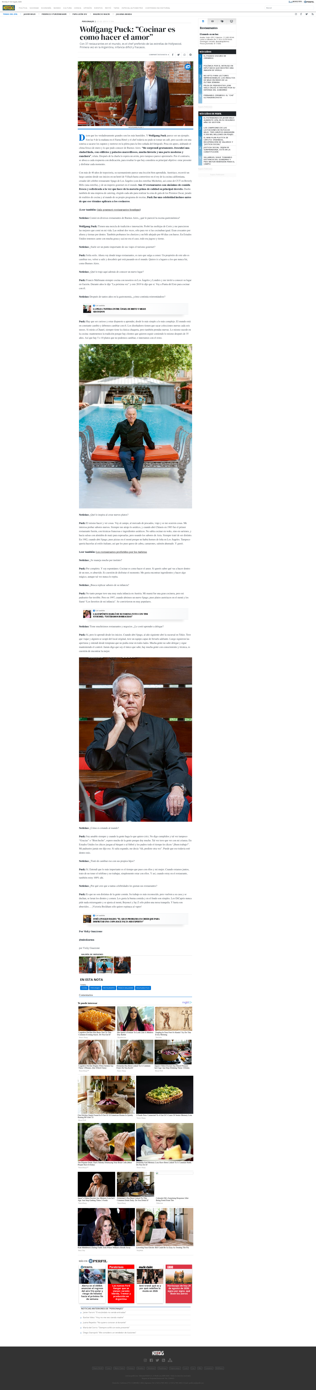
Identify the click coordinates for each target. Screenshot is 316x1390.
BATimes (219, 1368)
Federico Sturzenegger (54, 14)
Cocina (84, 988)
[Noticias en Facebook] (301, 14)
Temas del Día (10, 14)
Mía (199, 1368)
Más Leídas (205, 51)
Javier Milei (30, 14)
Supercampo (175, 1368)
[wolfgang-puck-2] (104, 964)
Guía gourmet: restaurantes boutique (118, 209)
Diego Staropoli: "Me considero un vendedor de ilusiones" (109, 1332)
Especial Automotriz (132, 8)
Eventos (98, 8)
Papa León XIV (80, 14)
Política (23, 8)
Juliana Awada (124, 14)
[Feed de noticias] (312, 14)
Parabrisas (162, 1368)
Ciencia (77, 8)
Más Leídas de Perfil (211, 113)
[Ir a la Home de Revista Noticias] (9, 7)
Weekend (151, 1368)
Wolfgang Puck (143, 988)
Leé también (100, 306)
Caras (108, 1368)
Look (186, 1368)
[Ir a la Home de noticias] (158, 1353)
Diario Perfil (97, 1368)
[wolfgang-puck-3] (122, 964)
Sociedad (34, 8)
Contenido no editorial (157, 8)
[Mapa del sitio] (170, 1360)
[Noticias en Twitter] (306, 14)
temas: (83, 985)
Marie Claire (119, 1368)
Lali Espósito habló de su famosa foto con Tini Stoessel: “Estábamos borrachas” (120, 615)
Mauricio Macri (101, 14)
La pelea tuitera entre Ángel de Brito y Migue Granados (119, 310)
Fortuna (131, 1368)
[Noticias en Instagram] (296, 14)
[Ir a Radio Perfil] (295, 2)
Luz (193, 1368)
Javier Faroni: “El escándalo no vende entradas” (104, 1312)
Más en (83, 1261)
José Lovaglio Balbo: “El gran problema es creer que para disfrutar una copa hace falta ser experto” (126, 920)
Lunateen (208, 1368)
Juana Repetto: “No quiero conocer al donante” (104, 1322)
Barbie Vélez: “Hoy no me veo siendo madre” (103, 1317)
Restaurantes (109, 988)
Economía (46, 8)
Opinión (88, 8)
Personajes (95, 988)
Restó (108, 8)
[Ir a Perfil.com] (309, 2)
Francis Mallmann (125, 988)
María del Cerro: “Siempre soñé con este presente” (106, 1327)
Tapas (116, 8)
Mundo (57, 8)
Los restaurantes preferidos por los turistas (121, 552)
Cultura (67, 8)
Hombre (141, 1368)
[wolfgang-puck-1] (87, 964)
